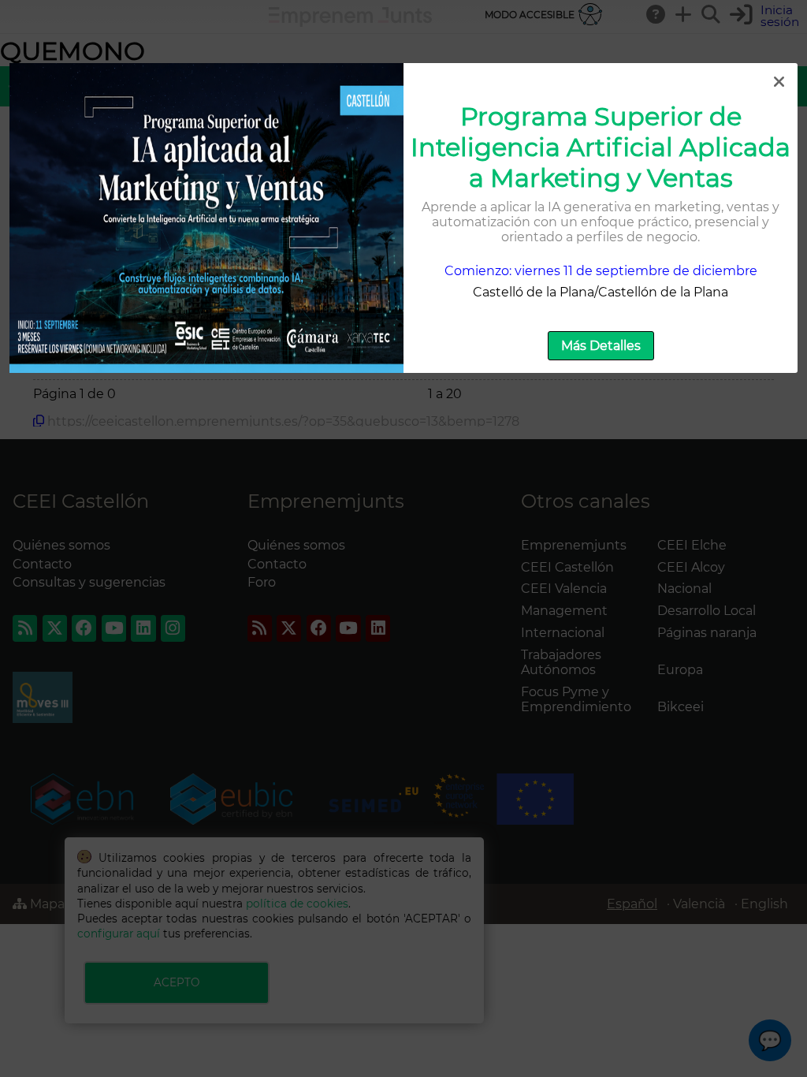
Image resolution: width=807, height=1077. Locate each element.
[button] (778, 82)
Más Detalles (601, 345)
